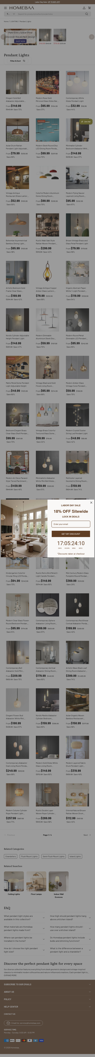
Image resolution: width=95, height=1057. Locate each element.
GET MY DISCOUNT (71, 533)
